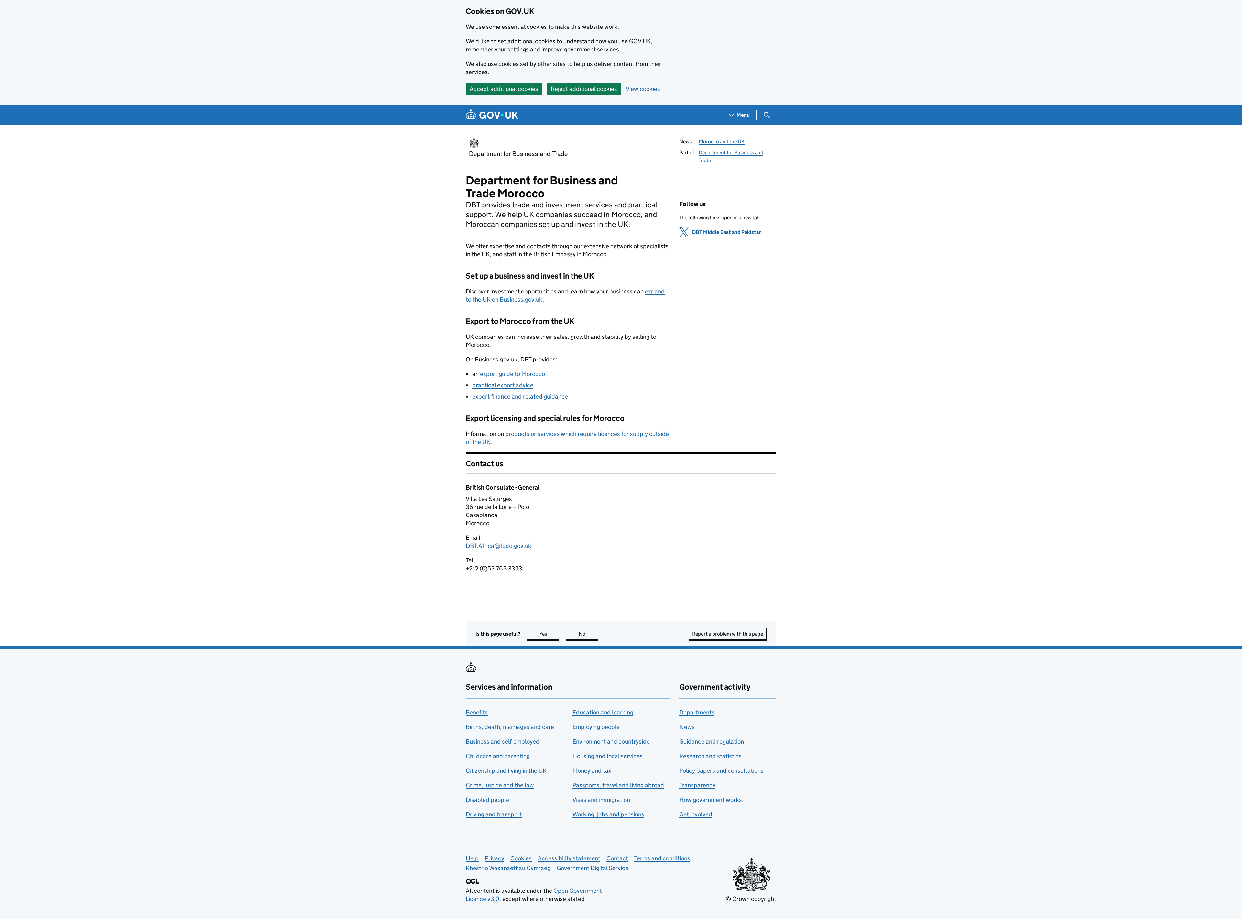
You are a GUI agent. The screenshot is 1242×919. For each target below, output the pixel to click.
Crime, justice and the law (500, 785)
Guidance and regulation (711, 741)
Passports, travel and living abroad (618, 785)
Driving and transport (494, 814)
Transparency (697, 785)
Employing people (596, 727)
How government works (710, 799)
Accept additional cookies (504, 89)
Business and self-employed (502, 741)
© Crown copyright (751, 898)
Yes (549, 634)
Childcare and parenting (498, 756)
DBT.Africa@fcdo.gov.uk (498, 545)
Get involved (695, 814)
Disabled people (487, 799)
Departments (696, 712)
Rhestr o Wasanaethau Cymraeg (508, 868)
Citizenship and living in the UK (506, 770)
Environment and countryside (611, 741)
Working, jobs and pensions (608, 814)
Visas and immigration (601, 799)
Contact (617, 858)
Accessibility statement (569, 858)
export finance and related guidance (520, 396)
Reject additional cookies (584, 89)
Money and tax (591, 770)
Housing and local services (607, 756)
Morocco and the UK (722, 141)
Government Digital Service (592, 868)
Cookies (521, 858)
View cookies (643, 89)
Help (472, 858)
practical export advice (502, 385)
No (588, 634)
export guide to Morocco (512, 374)
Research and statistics (710, 756)
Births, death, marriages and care (510, 727)
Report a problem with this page (727, 634)
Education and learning (602, 712)
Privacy (494, 858)
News (687, 727)
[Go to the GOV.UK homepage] (492, 115)
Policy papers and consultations (721, 770)
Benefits (477, 712)
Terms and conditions (662, 858)
